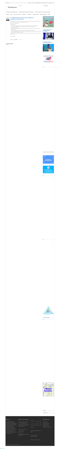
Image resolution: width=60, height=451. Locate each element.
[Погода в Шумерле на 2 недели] (46, 5)
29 (37, 425)
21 (35, 424)
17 (40, 423)
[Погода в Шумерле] (33, 4)
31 (40, 425)
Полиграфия (50, 2)
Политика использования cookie (35, 439)
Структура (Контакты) (38, 2)
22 (37, 424)
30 (38, 425)
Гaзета (33, 2)
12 (32, 423)
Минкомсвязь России (46, 425)
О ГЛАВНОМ (15, 39)
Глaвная (7, 14)
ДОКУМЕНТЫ (24, 14)
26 (32, 425)
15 (37, 423)
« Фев (31, 427)
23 (38, 424)
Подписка (30, 2)
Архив (49, 14)
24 (40, 424)
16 (38, 423)
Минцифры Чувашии (46, 424)
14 (35, 423)
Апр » (33, 427)
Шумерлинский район (46, 423)
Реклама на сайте (36, 14)
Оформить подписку (45, 2)
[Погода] (20, 5)
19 (32, 424)
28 (35, 425)
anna (20, 39)
